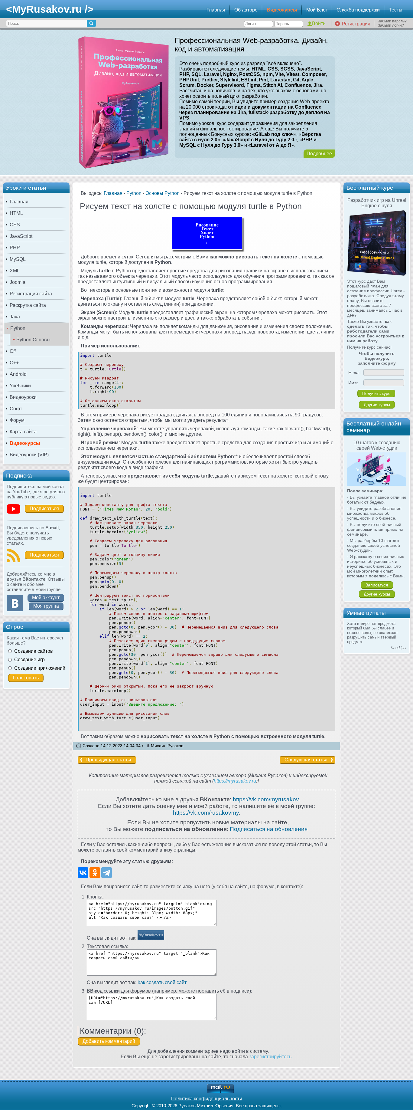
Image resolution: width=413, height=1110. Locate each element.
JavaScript (21, 236)
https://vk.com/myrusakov (266, 799)
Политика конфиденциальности (206, 1098)
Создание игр (29, 659)
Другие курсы (377, 404)
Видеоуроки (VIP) (29, 454)
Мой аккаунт (46, 597)
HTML (16, 213)
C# (13, 351)
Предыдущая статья (108, 759)
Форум (17, 420)
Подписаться (44, 508)
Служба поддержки (358, 9)
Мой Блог (316, 9)
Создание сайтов (33, 651)
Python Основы (33, 339)
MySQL (18, 259)
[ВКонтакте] (83, 872)
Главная (216, 9)
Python (17, 328)
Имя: (353, 382)
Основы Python (162, 193)
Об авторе (246, 9)
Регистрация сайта (31, 293)
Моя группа (46, 606)
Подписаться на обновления (268, 829)
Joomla (17, 282)
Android (18, 374)
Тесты (395, 9)
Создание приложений (39, 668)
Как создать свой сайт (162, 982)
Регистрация (356, 23)
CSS (15, 224)
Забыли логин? (391, 25)
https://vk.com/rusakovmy (206, 813)
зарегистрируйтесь (270, 1056)
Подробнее (319, 153)
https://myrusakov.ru (235, 780)
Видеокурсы (282, 9)
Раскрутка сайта (28, 305)
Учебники (20, 385)
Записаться (377, 585)
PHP (15, 247)
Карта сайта (23, 431)
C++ (14, 362)
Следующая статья (306, 759)
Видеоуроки (23, 397)
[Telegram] (106, 872)
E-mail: (355, 372)
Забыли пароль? (392, 21)
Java (15, 316)
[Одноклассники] (94, 872)
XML (15, 270)
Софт (16, 408)
